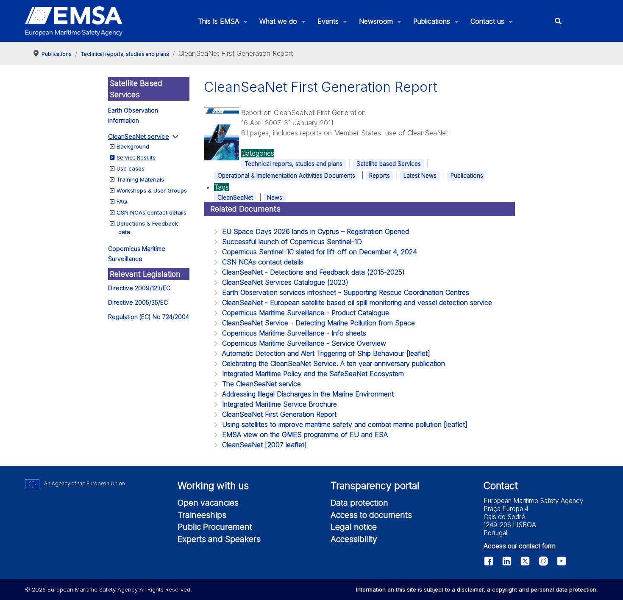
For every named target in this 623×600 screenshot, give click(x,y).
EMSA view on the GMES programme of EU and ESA (305, 434)
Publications (467, 175)
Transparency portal (375, 486)
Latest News (420, 175)
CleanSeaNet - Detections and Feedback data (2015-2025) (313, 272)
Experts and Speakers (219, 539)
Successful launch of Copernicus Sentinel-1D (292, 241)
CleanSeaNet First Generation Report (279, 414)
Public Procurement (215, 527)
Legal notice (354, 527)
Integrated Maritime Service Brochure (279, 404)
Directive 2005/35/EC (138, 302)
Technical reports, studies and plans (293, 163)
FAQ (122, 201)
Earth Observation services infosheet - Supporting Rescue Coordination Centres (345, 292)
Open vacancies (208, 503)
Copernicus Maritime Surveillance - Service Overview (304, 343)
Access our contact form (520, 546)
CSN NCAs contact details (151, 212)
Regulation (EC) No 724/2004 (148, 316)
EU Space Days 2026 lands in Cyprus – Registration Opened (315, 231)
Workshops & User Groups (152, 190)
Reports (379, 175)
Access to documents (371, 515)
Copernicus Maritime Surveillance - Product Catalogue (305, 312)
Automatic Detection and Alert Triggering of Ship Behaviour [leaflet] (326, 353)
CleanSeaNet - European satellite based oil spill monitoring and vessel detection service (357, 302)
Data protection (359, 503)
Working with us (213, 486)
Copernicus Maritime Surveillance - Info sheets (294, 333)
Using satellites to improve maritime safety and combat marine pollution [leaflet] (344, 424)
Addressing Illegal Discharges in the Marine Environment (308, 394)
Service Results (136, 157)
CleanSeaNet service (138, 136)
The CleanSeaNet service (261, 384)
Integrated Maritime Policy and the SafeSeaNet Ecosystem (313, 373)
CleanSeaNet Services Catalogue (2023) (285, 282)
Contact (501, 486)
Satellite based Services (388, 163)
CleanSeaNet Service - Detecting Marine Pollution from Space (318, 323)
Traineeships (202, 515)
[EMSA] (73, 21)
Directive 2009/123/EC (139, 288)
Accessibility (354, 539)
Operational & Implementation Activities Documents (286, 175)
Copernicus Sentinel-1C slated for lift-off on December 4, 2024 (319, 252)
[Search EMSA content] (558, 21)
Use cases (131, 168)
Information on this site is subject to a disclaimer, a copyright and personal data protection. (477, 589)
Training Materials (140, 179)
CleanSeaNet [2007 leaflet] (264, 444)
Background (133, 146)
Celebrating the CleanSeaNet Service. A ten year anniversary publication (333, 363)
